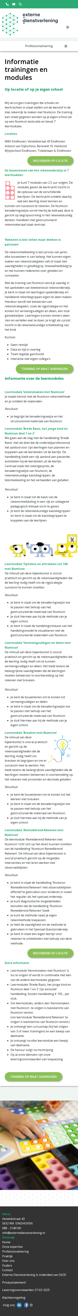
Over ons (8, 1261)
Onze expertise (12, 1247)
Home (6, 1242)
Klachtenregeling (13, 1298)
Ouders (7, 1265)
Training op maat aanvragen (44, 369)
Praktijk (7, 1256)
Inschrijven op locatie (50, 161)
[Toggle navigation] (67, 27)
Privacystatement (14, 1282)
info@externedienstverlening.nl (23, 1233)
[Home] (11, 25)
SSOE (62, 1275)
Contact (7, 1270)
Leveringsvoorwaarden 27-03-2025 (26, 1290)
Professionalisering (15, 1251)
